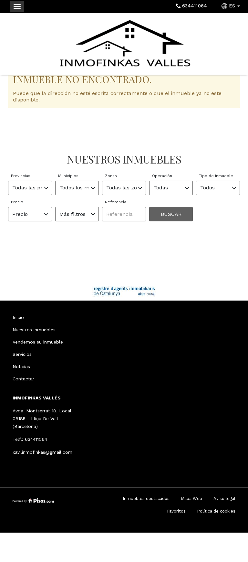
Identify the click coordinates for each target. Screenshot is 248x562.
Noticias (21, 366)
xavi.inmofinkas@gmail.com (42, 452)
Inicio (18, 317)
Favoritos (176, 511)
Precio (17, 202)
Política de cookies (216, 511)
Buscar (171, 214)
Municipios (68, 176)
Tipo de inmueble (216, 176)
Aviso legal (224, 498)
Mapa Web (191, 498)
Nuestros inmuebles (34, 329)
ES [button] (232, 6)
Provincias (20, 176)
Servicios (22, 354)
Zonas (111, 176)
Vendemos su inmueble (38, 342)
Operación (162, 176)
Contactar (23, 378)
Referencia (115, 202)
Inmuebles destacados (146, 498)
